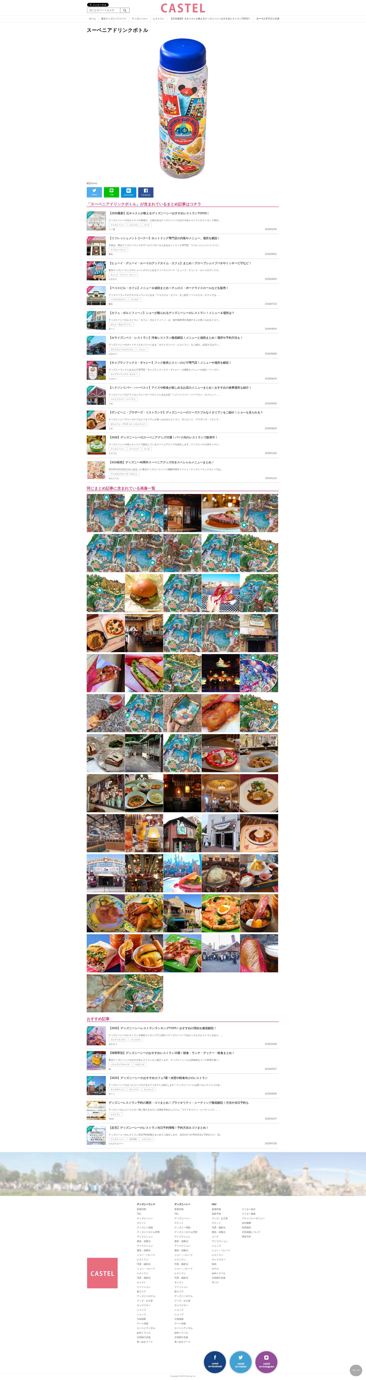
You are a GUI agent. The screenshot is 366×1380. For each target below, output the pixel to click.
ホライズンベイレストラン (122, 349)
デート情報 (142, 1323)
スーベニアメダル (146, 1328)
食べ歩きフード (145, 1342)
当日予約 (133, 1139)
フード (147, 225)
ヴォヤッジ (148, 1089)
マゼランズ (139, 1064)
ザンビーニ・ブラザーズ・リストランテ (128, 424)
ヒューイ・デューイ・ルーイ (123, 275)
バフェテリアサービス (120, 1064)
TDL (139, 1213)
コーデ (215, 1236)
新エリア (141, 1291)
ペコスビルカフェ (118, 299)
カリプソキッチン (118, 1040)
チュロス (135, 299)
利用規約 (246, 1227)
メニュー (142, 349)
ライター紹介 (249, 1209)
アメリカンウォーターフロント (124, 474)
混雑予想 (216, 1213)
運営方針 (246, 1236)
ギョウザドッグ (117, 1089)
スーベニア (134, 449)
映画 (214, 1264)
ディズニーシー (117, 225)
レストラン (134, 225)
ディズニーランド (118, 250)
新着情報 (141, 1209)
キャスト (141, 1282)
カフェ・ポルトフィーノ (121, 324)
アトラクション (145, 1236)
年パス (215, 1282)
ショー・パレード (146, 1255)
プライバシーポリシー (253, 1218)
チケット (141, 1223)
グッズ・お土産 (145, 1300)
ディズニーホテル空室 (148, 1232)
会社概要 (246, 1223)
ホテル (215, 1268)
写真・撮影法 (144, 1264)
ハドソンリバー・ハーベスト (123, 399)
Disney (93, 183)
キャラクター (144, 1305)
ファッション (144, 1287)
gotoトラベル (144, 1332)
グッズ (147, 449)
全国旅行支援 (144, 1337)
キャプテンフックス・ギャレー (124, 374)
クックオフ (136, 1040)
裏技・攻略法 (144, 1241)
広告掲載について (251, 1232)
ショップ (141, 1310)
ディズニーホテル (146, 1296)
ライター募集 (249, 1213)
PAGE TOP (356, 1370)
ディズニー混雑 (145, 1227)
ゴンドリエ (134, 1089)
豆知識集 (141, 1319)
